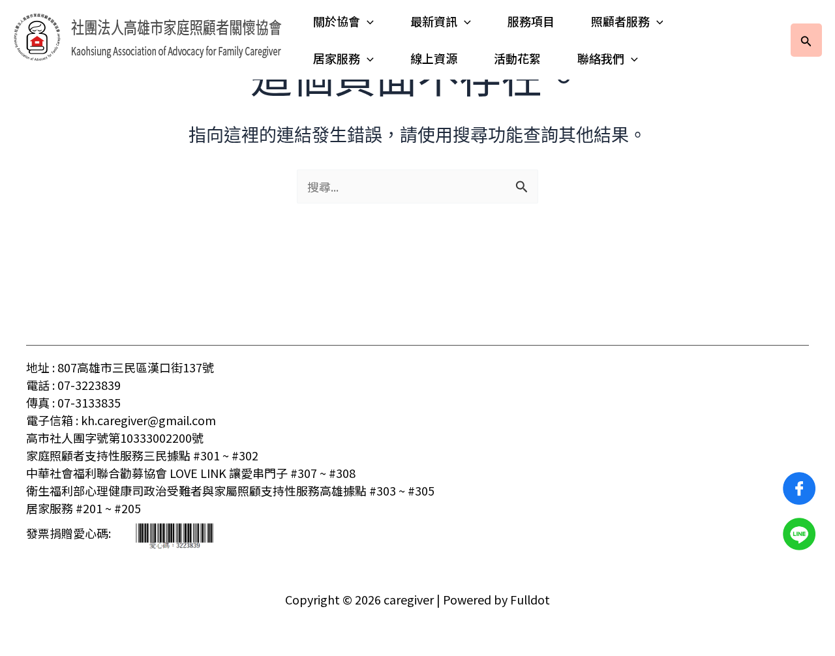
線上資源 (433, 58)
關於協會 (336, 20)
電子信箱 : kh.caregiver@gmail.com (121, 419)
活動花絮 (517, 58)
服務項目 (531, 20)
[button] (367, 21)
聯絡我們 (600, 58)
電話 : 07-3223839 (73, 384)
